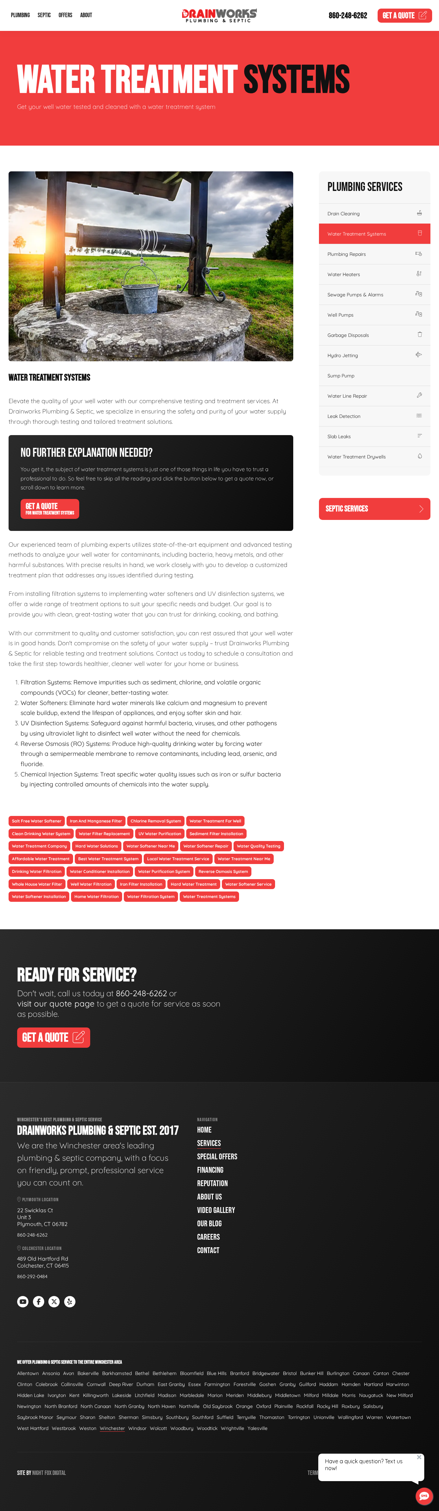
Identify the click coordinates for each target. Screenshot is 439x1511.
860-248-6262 (348, 16)
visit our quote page (56, 1003)
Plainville (283, 1406)
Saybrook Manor (35, 1417)
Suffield (225, 1417)
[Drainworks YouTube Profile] (22, 1301)
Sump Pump (341, 376)
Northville (189, 1406)
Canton (381, 1373)
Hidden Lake (30, 1395)
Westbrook (64, 1428)
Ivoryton (57, 1395)
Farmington (217, 1384)
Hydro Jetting (343, 355)
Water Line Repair (347, 396)
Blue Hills (217, 1373)
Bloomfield (191, 1373)
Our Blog (209, 1224)
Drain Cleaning (344, 214)
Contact (208, 1251)
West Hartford (32, 1428)
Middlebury (259, 1395)
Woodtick (207, 1428)
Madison (167, 1395)
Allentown (28, 1373)
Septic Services (347, 509)
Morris (349, 1395)
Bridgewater (266, 1373)
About (86, 15)
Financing (210, 1170)
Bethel (142, 1373)
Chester (401, 1373)
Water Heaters (344, 274)
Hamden (351, 1384)
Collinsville (72, 1384)
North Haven (162, 1406)
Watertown (398, 1417)
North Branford (61, 1406)
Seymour (66, 1417)
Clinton (24, 1384)
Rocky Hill (327, 1406)
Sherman (129, 1417)
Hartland (373, 1384)
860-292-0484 (32, 1276)
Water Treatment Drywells (357, 457)
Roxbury (351, 1406)
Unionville (323, 1417)
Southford (202, 1417)
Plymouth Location (40, 1200)
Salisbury (373, 1406)
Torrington (299, 1417)
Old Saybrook (218, 1406)
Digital (59, 1473)
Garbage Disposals (348, 335)
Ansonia (51, 1373)
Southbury (177, 1417)
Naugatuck (371, 1395)
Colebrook (47, 1384)
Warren (374, 1417)
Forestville (245, 1384)
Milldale (330, 1395)
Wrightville (232, 1428)
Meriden (235, 1395)
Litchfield (144, 1395)
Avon (68, 1373)
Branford (239, 1373)
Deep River (121, 1384)
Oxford (263, 1406)
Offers (65, 15)
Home (204, 1130)
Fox (48, 1473)
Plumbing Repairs (347, 254)
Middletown (287, 1395)
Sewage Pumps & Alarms (355, 295)
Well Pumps (341, 315)
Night (38, 1473)
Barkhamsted (117, 1373)
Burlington (338, 1373)
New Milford (400, 1395)
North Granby (129, 1406)
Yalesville (258, 1428)
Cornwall (96, 1384)
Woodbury (181, 1428)
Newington (29, 1406)
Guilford (307, 1384)
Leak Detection (344, 416)
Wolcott (158, 1428)
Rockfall (304, 1406)
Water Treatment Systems (357, 234)
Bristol (290, 1373)
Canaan (361, 1373)
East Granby (171, 1384)
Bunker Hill (311, 1373)
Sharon (87, 1417)
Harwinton (397, 1384)
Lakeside (121, 1395)
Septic (44, 15)
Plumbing (20, 15)
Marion (215, 1395)
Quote (399, 16)
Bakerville (88, 1373)
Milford (311, 1395)
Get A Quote (50, 508)
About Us (209, 1197)
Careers (208, 1237)
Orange (244, 1406)
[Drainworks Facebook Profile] (38, 1301)
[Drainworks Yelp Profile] (69, 1301)
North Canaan (96, 1406)
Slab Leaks (339, 436)
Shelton (107, 1417)
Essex (194, 1384)
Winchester (112, 1428)
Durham (145, 1384)
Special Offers (217, 1157)
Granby (288, 1384)
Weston (87, 1428)
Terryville (246, 1417)
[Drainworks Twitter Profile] (54, 1301)
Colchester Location (41, 1248)
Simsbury (152, 1417)
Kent (74, 1395)
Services (209, 1143)
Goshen (267, 1384)
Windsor (137, 1428)
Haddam (328, 1384)
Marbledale (192, 1395)
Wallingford (350, 1417)
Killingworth (96, 1395)
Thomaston (271, 1417)
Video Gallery (216, 1210)
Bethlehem (165, 1373)
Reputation (212, 1184)
